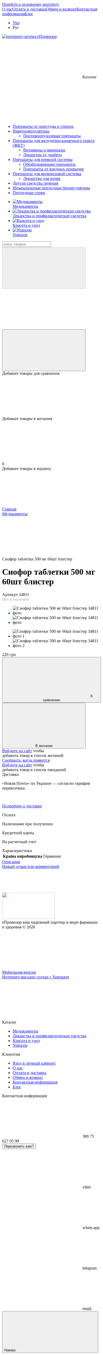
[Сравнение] (44, 350)
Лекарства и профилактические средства (49, 216)
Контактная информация (35, 1082)
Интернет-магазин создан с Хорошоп (35, 977)
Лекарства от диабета (42, 155)
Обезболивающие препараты (49, 164)
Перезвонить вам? (19, 1146)
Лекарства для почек (41, 178)
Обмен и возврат (61, 9)
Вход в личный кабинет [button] (34, 1063)
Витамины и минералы (44, 150)
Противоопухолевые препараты (52, 136)
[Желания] (51, 396)
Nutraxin (20, 234)
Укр (16, 23)
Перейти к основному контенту (30, 4)
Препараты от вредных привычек (53, 169)
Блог (29, 14)
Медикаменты (25, 206)
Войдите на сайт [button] (17, 751)
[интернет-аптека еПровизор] (28, 917)
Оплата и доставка (29, 9)
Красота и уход (26, 225)
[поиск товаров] (44, 268)
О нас (7, 9)
